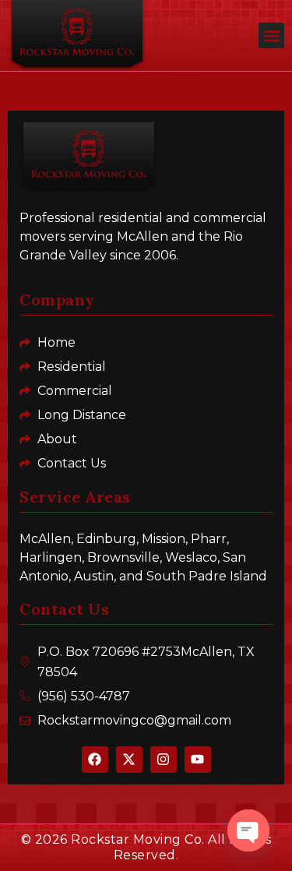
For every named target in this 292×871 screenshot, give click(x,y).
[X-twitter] (129, 759)
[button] (271, 35)
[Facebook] (95, 759)
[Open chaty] (248, 830)
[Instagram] (163, 759)
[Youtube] (198, 759)
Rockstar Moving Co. (138, 839)
